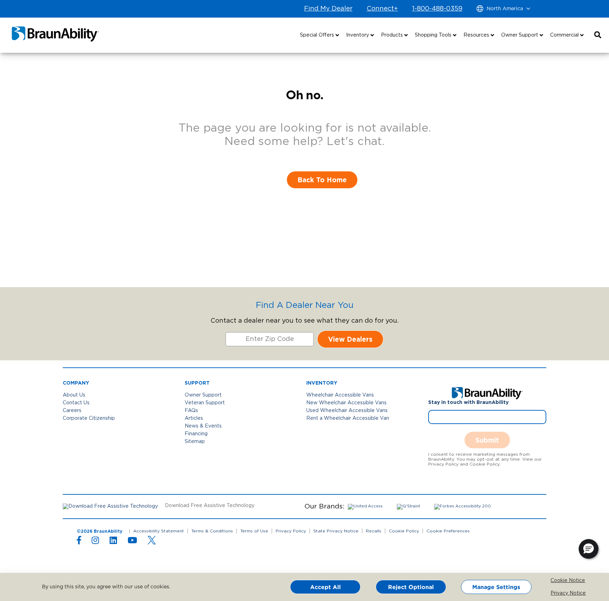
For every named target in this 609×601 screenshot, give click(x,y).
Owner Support (203, 395)
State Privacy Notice (335, 531)
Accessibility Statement (158, 531)
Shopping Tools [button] (434, 35)
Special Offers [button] (318, 35)
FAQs (191, 410)
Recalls (373, 531)
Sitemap (195, 441)
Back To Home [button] (322, 179)
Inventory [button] (358, 35)
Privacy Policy (291, 531)
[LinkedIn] (113, 542)
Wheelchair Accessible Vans (340, 395)
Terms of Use (254, 531)
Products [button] (392, 35)
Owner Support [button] (520, 35)
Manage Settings (496, 587)
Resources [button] (477, 35)
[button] (597, 35)
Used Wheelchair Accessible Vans (347, 410)
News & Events (203, 426)
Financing (196, 433)
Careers (72, 410)
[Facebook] (79, 542)
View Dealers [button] (350, 339)
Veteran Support (205, 402)
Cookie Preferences (448, 531)
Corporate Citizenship (89, 418)
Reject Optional (411, 587)
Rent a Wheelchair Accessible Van (347, 418)
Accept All (325, 587)
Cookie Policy (404, 531)
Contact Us (76, 402)
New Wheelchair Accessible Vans (346, 402)
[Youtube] (132, 542)
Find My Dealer (328, 9)
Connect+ (382, 9)
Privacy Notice (555, 593)
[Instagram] (95, 542)
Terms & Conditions (212, 531)
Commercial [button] (565, 35)
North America (505, 8)
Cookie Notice (555, 580)
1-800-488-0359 (437, 9)
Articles (194, 418)
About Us (74, 395)
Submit (487, 440)
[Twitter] (152, 540)
